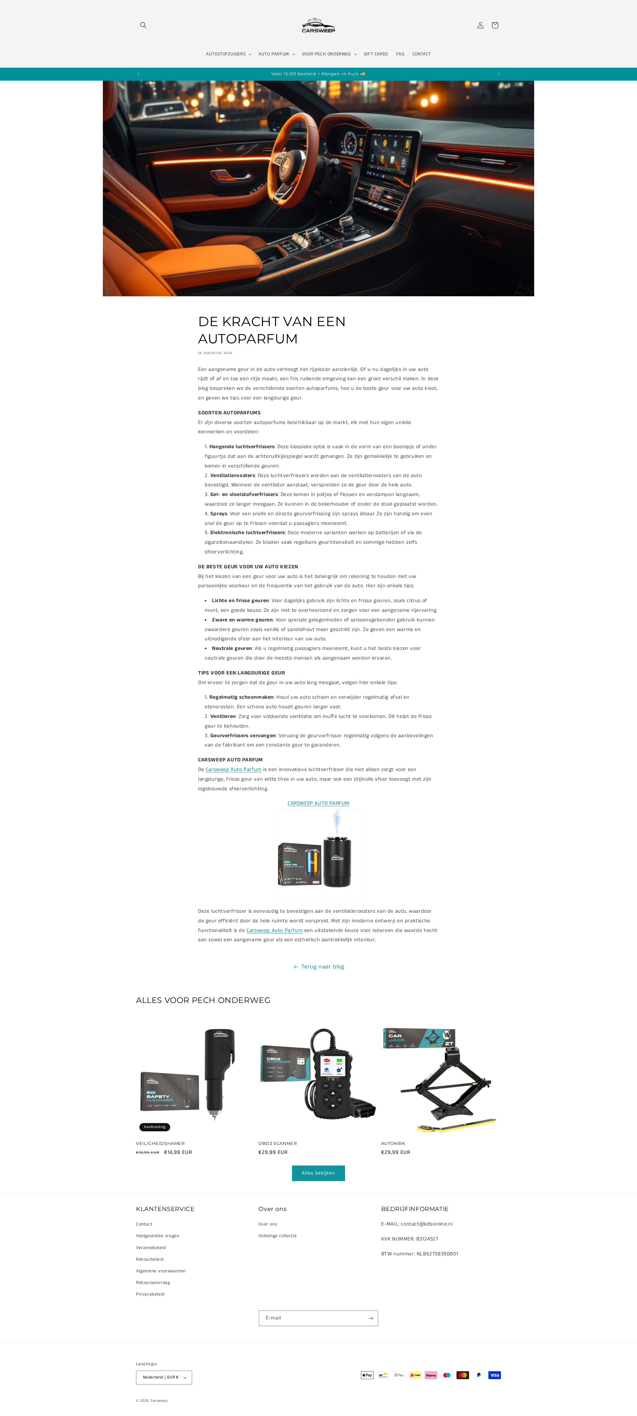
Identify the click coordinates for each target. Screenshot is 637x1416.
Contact (144, 1224)
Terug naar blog (322, 966)
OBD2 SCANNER (277, 1143)
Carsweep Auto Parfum (234, 769)
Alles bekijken (318, 1172)
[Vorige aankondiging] (138, 74)
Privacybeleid (150, 1294)
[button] (143, 25)
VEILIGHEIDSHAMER (160, 1143)
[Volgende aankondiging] (498, 74)
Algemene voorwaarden (161, 1271)
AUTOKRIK (393, 1143)
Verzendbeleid (151, 1247)
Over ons (267, 1224)
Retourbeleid (150, 1259)
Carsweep (159, 1400)
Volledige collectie (277, 1236)
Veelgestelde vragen (157, 1236)
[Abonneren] (370, 1318)
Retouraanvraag (153, 1282)
